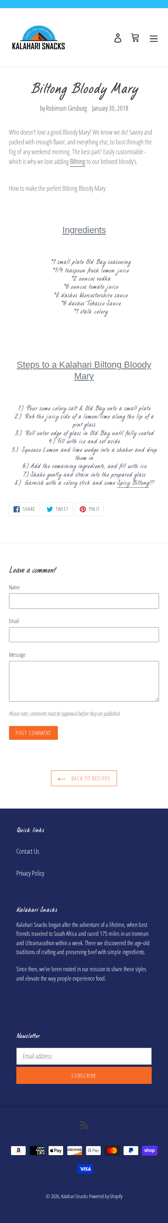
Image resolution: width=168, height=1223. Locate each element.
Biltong (77, 161)
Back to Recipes (90, 778)
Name (14, 587)
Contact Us (27, 851)
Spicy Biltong (133, 483)
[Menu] (154, 37)
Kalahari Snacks (74, 1196)
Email (14, 621)
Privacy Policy (30, 873)
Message (17, 654)
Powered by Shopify (105, 1196)
